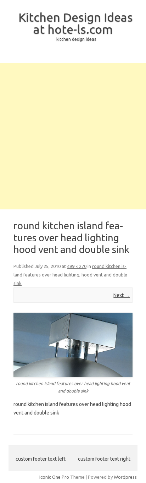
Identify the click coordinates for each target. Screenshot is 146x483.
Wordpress (125, 476)
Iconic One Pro (54, 476)
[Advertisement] (73, 136)
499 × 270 (76, 266)
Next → (121, 295)
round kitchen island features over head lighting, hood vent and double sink (70, 275)
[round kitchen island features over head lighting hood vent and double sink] (73, 345)
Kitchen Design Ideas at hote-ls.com (75, 23)
